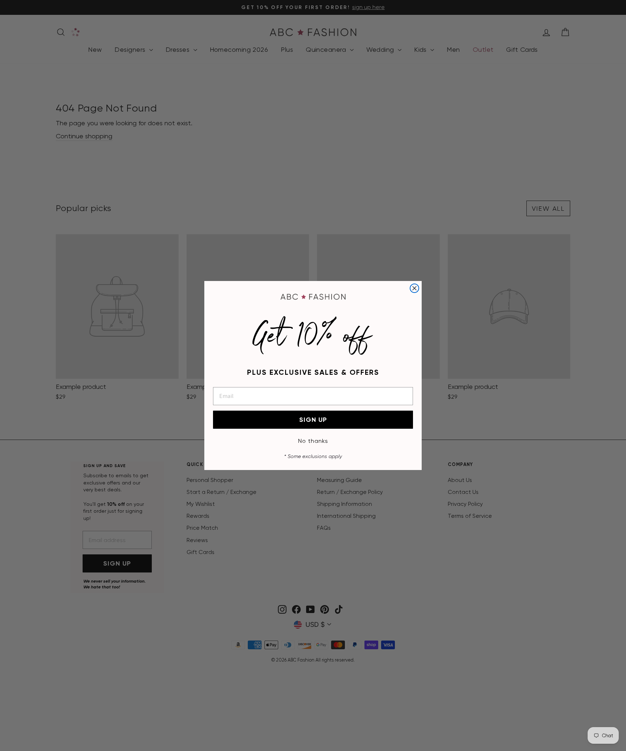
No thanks (313, 440)
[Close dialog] (414, 288)
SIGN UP (313, 420)
